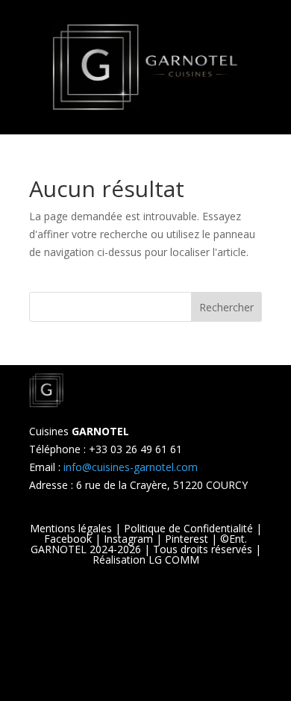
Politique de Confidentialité (188, 528)
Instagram (128, 539)
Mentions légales (71, 528)
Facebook (68, 539)
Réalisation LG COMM (146, 559)
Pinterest (186, 539)
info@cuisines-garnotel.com (130, 467)
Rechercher (226, 307)
